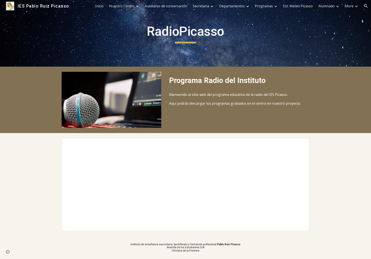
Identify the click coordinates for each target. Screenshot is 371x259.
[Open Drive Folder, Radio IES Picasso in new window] (301, 143)
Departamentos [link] (232, 6)
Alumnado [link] (326, 6)
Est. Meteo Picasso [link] (298, 6)
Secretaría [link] (201, 6)
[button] (366, 6)
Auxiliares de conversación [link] (166, 6)
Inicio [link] (99, 6)
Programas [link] (264, 6)
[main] (185, 33)
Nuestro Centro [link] (122, 6)
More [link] (349, 6)
